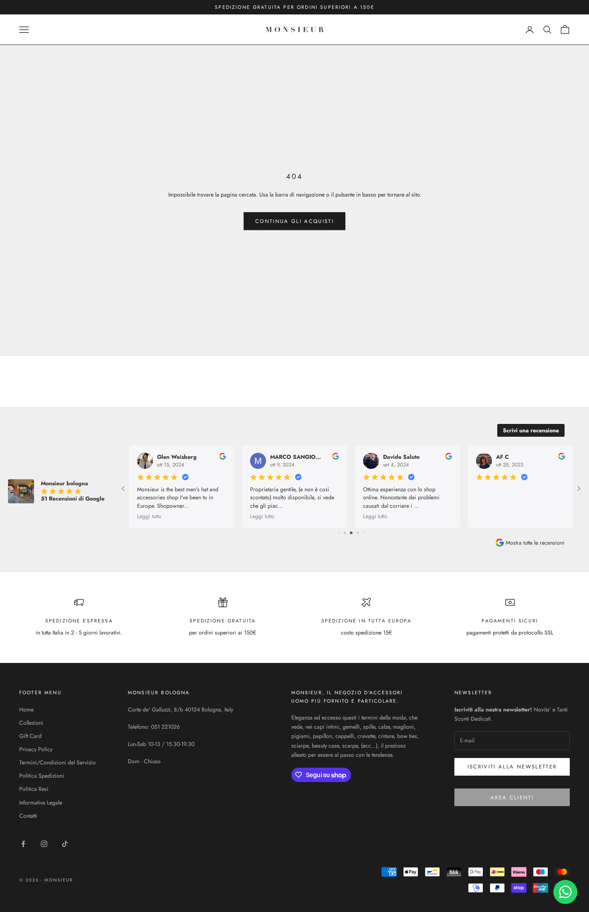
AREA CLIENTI (512, 797)
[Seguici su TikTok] (65, 844)
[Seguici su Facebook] (23, 844)
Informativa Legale (40, 803)
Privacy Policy (35, 749)
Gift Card (30, 736)
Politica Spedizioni (41, 776)
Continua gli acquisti (294, 221)
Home (26, 709)
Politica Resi (33, 789)
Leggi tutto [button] (149, 516)
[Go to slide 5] (345, 533)
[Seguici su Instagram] (44, 844)
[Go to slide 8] (363, 532)
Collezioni (31, 723)
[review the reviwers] (222, 456)
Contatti (28, 816)
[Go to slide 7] (358, 533)
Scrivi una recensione (531, 430)
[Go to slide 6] (351, 532)
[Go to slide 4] (339, 532)
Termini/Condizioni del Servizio (57, 762)
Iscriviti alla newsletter (512, 766)
